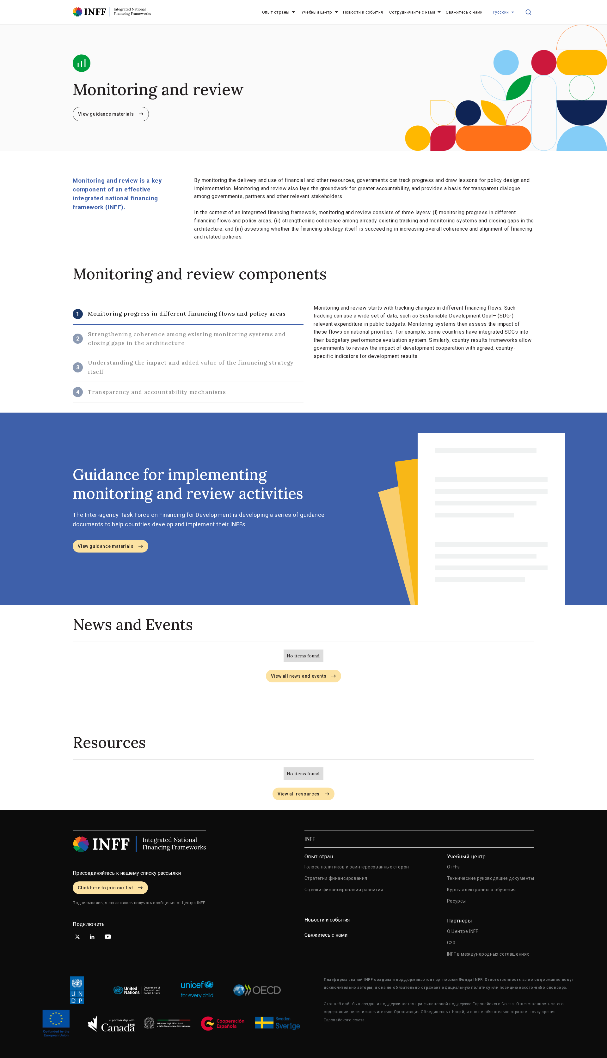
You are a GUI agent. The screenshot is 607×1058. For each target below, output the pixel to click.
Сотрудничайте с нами (412, 12)
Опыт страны (275, 12)
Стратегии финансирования (335, 878)
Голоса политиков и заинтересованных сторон (356, 866)
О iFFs (453, 866)
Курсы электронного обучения (481, 889)
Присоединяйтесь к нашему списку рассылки (127, 873)
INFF (309, 839)
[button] (503, 12)
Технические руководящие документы (490, 878)
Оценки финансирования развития (343, 889)
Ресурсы (456, 901)
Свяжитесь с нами (464, 12)
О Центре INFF (462, 931)
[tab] (188, 314)
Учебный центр (316, 12)
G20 (451, 942)
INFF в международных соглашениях (488, 954)
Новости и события (363, 12)
